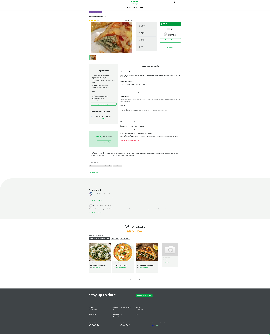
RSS (137, 314)
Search (138, 307)
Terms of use (136, 332)
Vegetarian (108, 165)
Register (115, 312)
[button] (174, 2)
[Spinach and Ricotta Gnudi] (100, 252)
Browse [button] (129, 7)
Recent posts (116, 316)
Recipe (91, 307)
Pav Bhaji (165, 260)
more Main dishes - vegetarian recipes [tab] (99, 238)
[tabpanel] (135, 262)
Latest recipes (92, 314)
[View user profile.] (165, 34)
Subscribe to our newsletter (144, 295)
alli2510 (167, 262)
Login (114, 309)
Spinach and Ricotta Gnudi (98, 265)
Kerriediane (96, 205)
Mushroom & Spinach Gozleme (145, 265)
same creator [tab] (115, 238)
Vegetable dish (117, 165)
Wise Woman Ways (96, 267)
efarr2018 (95, 194)
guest (171, 32)
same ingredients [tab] (125, 238)
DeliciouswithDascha (120, 267)
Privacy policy (144, 332)
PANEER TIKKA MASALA (120, 265)
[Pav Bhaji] (170, 249)
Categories (92, 312)
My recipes (121, 307)
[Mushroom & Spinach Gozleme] (147, 252)
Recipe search (139, 309)
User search (139, 312)
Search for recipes (94, 309)
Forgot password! (117, 314)
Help (149, 332)
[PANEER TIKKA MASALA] (123, 252)
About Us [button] (135, 7)
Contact (130, 332)
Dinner (92, 165)
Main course (99, 165)
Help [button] (141, 7)
